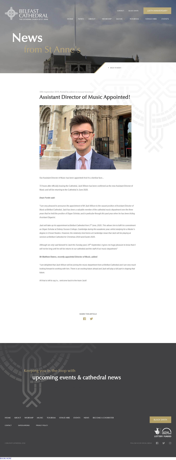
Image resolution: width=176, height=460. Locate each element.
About (17, 418)
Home (70, 19)
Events (165, 19)
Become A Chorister (103, 418)
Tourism (51, 418)
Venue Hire (151, 19)
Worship (107, 19)
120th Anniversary (157, 11)
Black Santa (133, 11)
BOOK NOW (5, 459)
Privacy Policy (42, 425)
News (81, 19)
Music (40, 418)
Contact (120, 11)
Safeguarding (24, 425)
